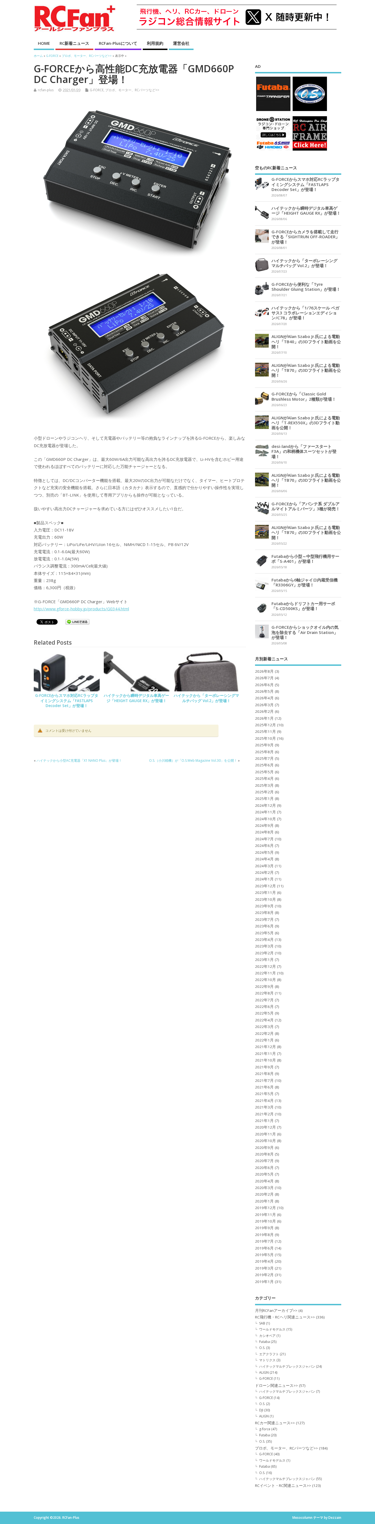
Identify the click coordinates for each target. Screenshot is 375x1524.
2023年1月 (264, 959)
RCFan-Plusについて (118, 43)
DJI (261, 1410)
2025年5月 (264, 771)
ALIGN (264, 1372)
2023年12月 (265, 885)
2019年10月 (265, 1221)
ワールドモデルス (272, 1329)
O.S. (262, 1347)
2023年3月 (264, 946)
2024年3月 (264, 865)
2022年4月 (264, 1020)
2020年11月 (265, 1134)
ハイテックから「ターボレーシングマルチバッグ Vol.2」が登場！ (206, 698)
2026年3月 (264, 704)
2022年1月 (264, 1040)
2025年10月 (265, 738)
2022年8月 (264, 993)
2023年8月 (264, 912)
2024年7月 (264, 838)
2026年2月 (264, 711)
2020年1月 (264, 1201)
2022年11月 (265, 973)
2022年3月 (264, 1026)
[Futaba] (273, 110)
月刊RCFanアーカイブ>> (276, 1310)
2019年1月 (264, 1281)
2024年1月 (264, 879)
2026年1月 (264, 718)
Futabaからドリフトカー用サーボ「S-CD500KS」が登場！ (303, 606)
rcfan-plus (46, 90)
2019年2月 (264, 1274)
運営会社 (181, 43)
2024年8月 (264, 832)
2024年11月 (265, 812)
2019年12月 (265, 1207)
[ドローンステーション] (273, 150)
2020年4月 (264, 1181)
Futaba (264, 1341)
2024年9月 (264, 825)
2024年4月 (264, 859)
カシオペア (267, 1335)
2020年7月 (264, 1160)
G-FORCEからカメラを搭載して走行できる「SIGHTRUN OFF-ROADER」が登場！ (306, 236)
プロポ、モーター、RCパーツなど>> (132, 90)
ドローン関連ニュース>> (276, 1385)
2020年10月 (265, 1140)
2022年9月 (264, 986)
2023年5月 (264, 932)
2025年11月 (265, 731)
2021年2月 (264, 1114)
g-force (264, 1429)
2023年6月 (264, 926)
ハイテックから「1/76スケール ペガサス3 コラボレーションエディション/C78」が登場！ (305, 312)
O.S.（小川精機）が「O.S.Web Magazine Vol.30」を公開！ (193, 760)
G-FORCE (96, 90)
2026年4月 (264, 698)
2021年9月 (264, 1067)
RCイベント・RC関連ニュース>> (283, 1485)
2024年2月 (264, 872)
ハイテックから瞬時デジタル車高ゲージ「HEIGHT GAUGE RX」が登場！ (136, 698)
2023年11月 (265, 892)
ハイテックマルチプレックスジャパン (287, 1366)
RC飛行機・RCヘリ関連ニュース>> (285, 1317)
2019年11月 (265, 1214)
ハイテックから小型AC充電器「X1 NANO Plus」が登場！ (79, 760)
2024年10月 (265, 818)
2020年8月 (264, 1154)
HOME (44, 43)
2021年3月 (264, 1107)
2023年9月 (264, 906)
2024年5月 (264, 852)
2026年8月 (264, 671)
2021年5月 (264, 1093)
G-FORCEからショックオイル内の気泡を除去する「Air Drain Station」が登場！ (305, 632)
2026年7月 (264, 677)
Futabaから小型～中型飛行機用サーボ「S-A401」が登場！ (305, 558)
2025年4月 (264, 778)
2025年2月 (264, 791)
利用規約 (155, 43)
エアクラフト (269, 1354)
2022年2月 (264, 1033)
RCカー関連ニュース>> (275, 1422)
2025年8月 (264, 751)
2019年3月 (264, 1268)
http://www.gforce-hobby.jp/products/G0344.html (81, 608)
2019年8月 (264, 1234)
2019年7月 (264, 1241)
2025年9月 (264, 744)
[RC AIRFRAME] (310, 150)
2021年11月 (265, 1053)
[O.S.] (310, 110)
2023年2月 (264, 953)
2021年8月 (264, 1073)
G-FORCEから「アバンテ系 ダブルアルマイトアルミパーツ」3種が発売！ (306, 506)
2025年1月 (264, 798)
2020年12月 (265, 1127)
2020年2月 (264, 1194)
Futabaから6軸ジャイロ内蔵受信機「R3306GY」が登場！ (305, 582)
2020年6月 (264, 1167)
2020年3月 (264, 1187)
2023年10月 (265, 899)
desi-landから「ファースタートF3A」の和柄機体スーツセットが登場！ (304, 451)
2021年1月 (264, 1120)
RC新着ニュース (74, 43)
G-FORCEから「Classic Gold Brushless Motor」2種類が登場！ (304, 396)
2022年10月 (265, 979)
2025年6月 (264, 765)
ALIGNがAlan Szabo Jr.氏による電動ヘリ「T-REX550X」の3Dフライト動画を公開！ (306, 422)
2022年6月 (264, 1006)
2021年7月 (264, 1080)
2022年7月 (264, 999)
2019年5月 (264, 1254)
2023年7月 (264, 919)
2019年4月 (264, 1261)
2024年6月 (264, 845)
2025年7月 (264, 758)
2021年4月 (264, 1100)
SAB (262, 1323)
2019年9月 (264, 1227)
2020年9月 (264, 1147)
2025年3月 (264, 785)
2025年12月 (265, 724)
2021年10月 (265, 1060)
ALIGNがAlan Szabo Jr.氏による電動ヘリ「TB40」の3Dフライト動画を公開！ (306, 341)
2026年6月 (264, 684)
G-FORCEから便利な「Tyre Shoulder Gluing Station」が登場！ (306, 286)
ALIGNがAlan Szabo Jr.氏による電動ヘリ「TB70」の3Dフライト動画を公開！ (306, 370)
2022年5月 (264, 1013)
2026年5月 (264, 691)
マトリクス (267, 1360)
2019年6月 (264, 1248)
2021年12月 (265, 1046)
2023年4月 (264, 939)
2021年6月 (264, 1087)
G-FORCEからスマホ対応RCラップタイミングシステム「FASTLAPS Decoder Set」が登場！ (66, 700)
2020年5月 (264, 1174)
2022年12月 (265, 966)
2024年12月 (265, 805)
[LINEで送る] (77, 622)
